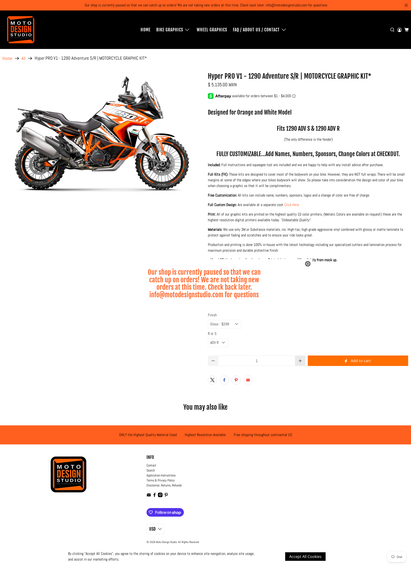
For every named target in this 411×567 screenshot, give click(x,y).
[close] (307, 263)
